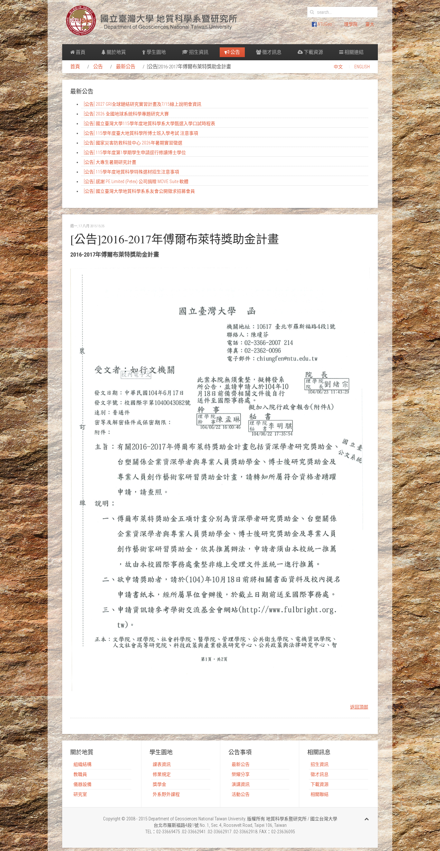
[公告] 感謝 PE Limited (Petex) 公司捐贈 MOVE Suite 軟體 (136, 181)
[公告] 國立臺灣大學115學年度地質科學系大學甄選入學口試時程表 (149, 123)
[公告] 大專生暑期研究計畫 (110, 162)
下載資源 (313, 52)
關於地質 (116, 52)
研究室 (80, 794)
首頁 (80, 52)
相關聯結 (320, 794)
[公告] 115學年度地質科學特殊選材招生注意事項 (131, 171)
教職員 (80, 774)
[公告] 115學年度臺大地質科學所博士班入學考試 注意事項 (141, 133)
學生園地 (156, 52)
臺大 (369, 24)
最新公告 (125, 67)
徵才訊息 (271, 52)
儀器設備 (82, 784)
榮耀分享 (241, 774)
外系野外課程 (166, 794)
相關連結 (353, 52)
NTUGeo (324, 24)
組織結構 (82, 764)
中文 (338, 66)
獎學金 (159, 784)
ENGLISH (362, 66)
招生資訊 (198, 52)
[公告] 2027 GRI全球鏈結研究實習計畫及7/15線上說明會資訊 (142, 104)
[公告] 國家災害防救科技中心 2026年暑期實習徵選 (133, 142)
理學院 (351, 24)
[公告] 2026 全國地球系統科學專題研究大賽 (126, 113)
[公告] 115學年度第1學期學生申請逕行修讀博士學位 (135, 152)
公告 (234, 52)
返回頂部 (359, 706)
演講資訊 (241, 784)
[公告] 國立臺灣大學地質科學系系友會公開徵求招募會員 (139, 191)
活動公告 (241, 794)
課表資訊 (162, 764)
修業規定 (162, 774)
